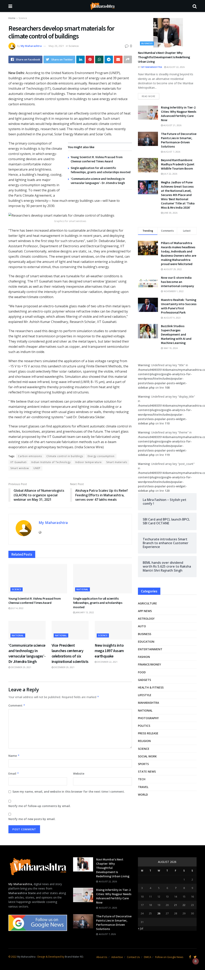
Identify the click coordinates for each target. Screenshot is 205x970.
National (82, 589)
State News (147, 771)
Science (23, 18)
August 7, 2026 (171, 151)
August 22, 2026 (175, 66)
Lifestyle (144, 695)
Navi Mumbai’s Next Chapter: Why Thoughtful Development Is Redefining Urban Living (164, 57)
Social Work (147, 756)
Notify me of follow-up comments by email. (39, 806)
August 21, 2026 (172, 125)
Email (13, 773)
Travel (143, 787)
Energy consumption (101, 456)
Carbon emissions (30, 456)
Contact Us (133, 957)
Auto (142, 626)
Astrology (146, 618)
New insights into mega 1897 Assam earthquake (109, 650)
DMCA (147, 957)
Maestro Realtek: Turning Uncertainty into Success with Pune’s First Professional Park (178, 306)
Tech (141, 779)
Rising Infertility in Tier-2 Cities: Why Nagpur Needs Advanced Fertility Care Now (178, 113)
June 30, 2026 (170, 212)
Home (11, 18)
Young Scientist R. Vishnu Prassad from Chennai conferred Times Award (34, 600)
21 (175, 905)
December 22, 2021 (107, 661)
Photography (148, 718)
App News (145, 611)
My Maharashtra (31, 46)
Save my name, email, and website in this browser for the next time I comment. (68, 791)
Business (147, 43)
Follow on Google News (169, 957)
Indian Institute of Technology (51, 462)
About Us (101, 957)
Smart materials (116, 462)
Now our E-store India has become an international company (177, 281)
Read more (148, 96)
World (143, 794)
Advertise (117, 957)
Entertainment (150, 649)
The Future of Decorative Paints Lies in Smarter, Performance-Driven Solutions (178, 140)
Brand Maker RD (74, 956)
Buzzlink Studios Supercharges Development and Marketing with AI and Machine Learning (176, 334)
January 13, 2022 (84, 612)
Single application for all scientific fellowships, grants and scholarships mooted (97, 602)
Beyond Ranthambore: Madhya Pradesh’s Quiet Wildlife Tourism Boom (177, 164)
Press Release (148, 733)
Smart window (19, 468)
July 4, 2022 (16, 608)
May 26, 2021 (56, 46)
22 (184, 905)
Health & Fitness (151, 687)
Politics (144, 726)
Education (146, 641)
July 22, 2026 (170, 173)
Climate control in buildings (64, 456)
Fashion (144, 657)
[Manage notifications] (195, 961)
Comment (16, 705)
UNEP (36, 468)
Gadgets (144, 680)
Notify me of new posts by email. (31, 819)
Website (78, 773)
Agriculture (147, 603)
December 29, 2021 (20, 667)
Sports (143, 764)
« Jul (140, 928)
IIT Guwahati (18, 462)
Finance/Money (149, 664)
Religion (144, 741)
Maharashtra (148, 703)
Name (14, 756)
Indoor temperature (88, 462)
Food (142, 672)
